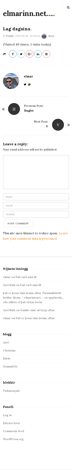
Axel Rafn (9, 285)
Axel (6, 342)
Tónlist (10, 35)
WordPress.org (13, 439)
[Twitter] (26, 84)
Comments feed (13, 431)
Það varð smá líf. (26, 277)
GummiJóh (10, 366)
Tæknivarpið (11, 391)
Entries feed (11, 423)
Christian (9, 350)
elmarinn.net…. (28, 13)
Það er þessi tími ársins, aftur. (35, 318)
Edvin (6, 358)
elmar (51, 35)
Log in (7, 415)
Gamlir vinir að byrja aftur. (37, 310)
